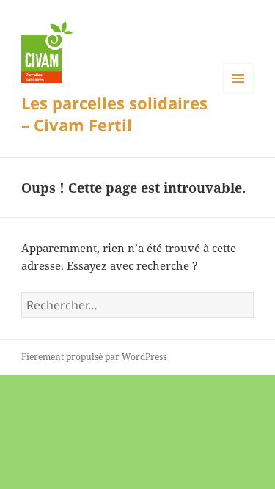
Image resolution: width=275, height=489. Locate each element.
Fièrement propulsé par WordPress (93, 356)
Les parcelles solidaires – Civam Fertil (114, 114)
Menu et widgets (239, 93)
